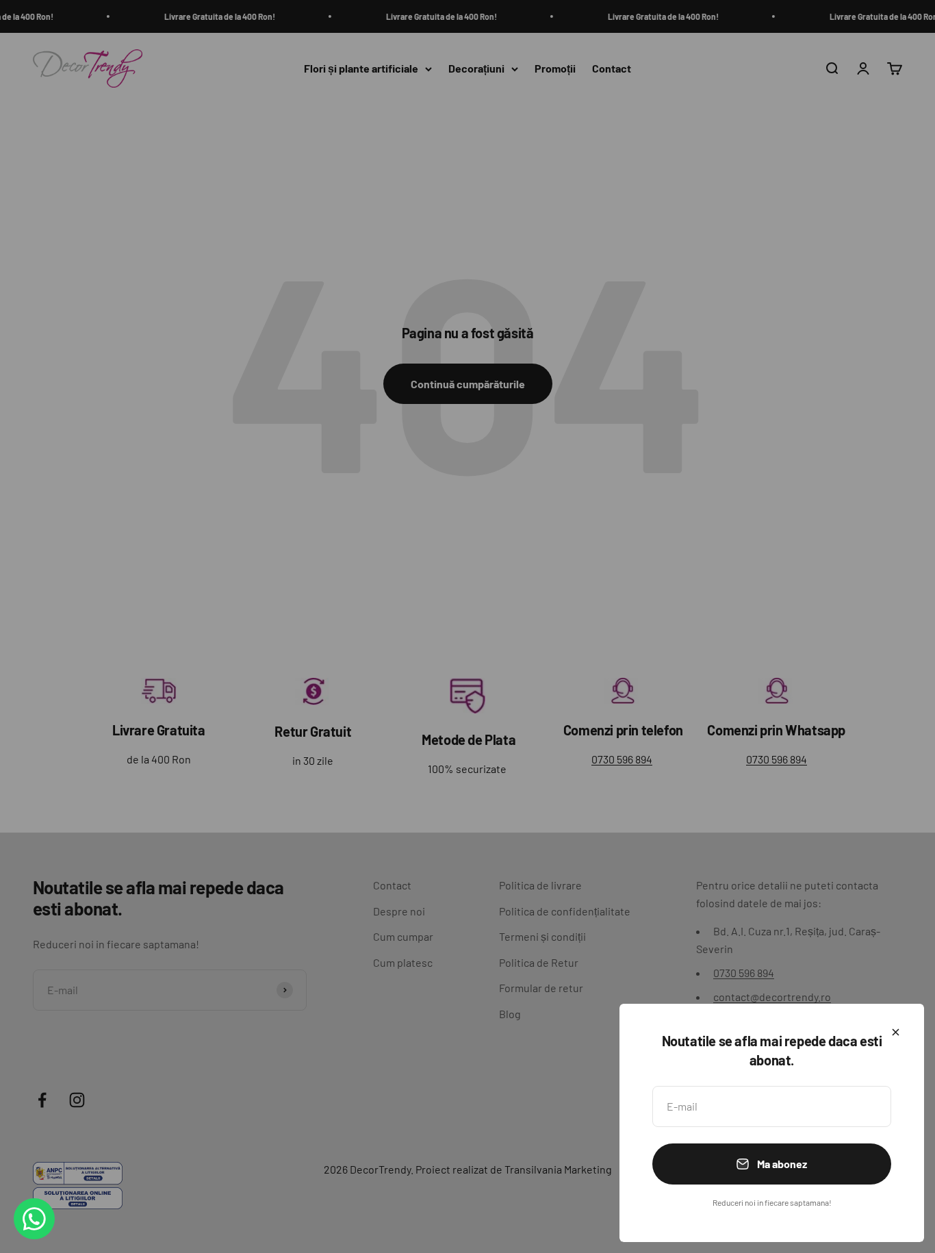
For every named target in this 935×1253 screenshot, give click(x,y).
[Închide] (895, 1032)
